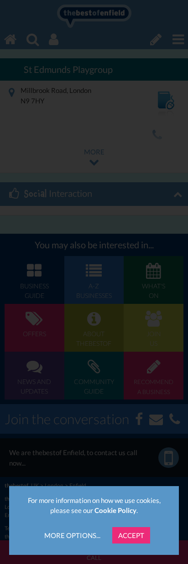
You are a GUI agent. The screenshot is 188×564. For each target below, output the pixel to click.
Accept (131, 535)
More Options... (72, 535)
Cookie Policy (115, 510)
